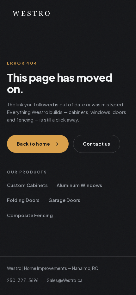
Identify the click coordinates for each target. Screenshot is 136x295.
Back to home (33, 144)
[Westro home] (68, 13)
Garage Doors (64, 200)
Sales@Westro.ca (65, 280)
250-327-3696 (23, 280)
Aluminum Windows (79, 185)
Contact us (96, 144)
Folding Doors (23, 200)
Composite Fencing (30, 215)
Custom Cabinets (27, 185)
